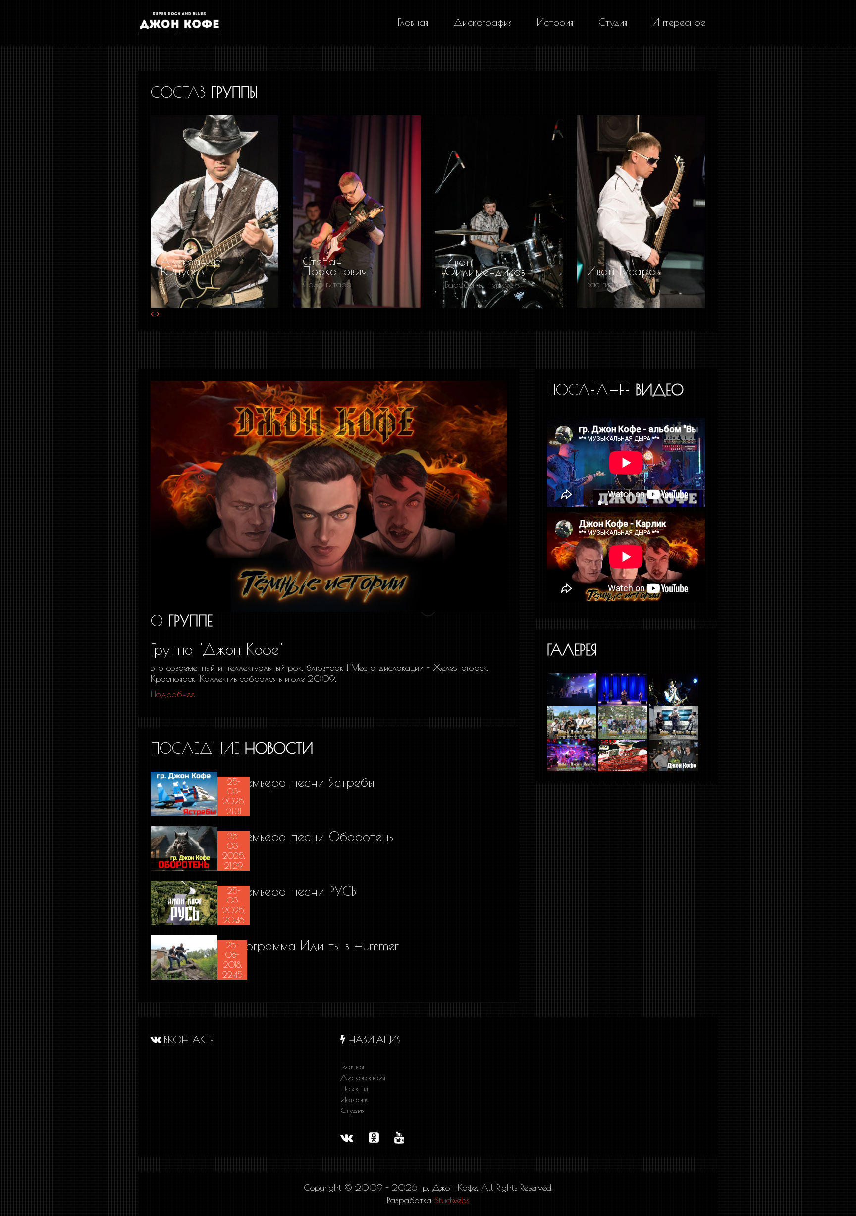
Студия (352, 1110)
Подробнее (173, 694)
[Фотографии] (623, 688)
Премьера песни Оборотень (311, 836)
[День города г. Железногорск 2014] (572, 721)
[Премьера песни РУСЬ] (184, 902)
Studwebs (451, 1200)
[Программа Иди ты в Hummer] (184, 956)
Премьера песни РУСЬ (293, 890)
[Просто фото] (673, 688)
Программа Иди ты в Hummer (314, 945)
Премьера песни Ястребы (302, 781)
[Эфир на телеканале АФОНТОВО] (673, 721)
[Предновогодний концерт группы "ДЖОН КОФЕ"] (623, 753)
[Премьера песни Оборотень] (184, 847)
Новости (354, 1088)
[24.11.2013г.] (673, 753)
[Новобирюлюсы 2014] (623, 721)
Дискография (362, 1077)
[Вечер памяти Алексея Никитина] (572, 753)
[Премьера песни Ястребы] (184, 793)
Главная (352, 1066)
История (354, 1099)
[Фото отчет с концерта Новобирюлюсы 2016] (572, 688)
